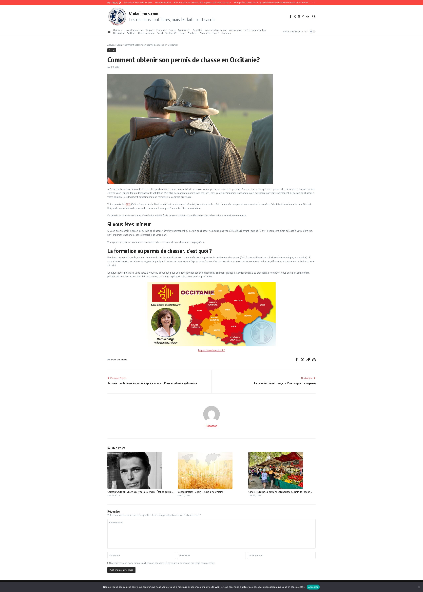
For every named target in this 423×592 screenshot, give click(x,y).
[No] (419, 587)
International (235, 30)
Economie (161, 30)
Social (160, 33)
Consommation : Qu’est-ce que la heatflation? (201, 491)
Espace (172, 30)
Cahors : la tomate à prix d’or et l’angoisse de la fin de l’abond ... (280, 491)
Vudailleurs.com (143, 13)
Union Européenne (134, 30)
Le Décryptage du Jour (255, 30)
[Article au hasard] (306, 31)
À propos (226, 33)
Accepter (313, 587)
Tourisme (192, 33)
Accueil (111, 45)
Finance (150, 30)
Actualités (197, 30)
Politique (131, 33)
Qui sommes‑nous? (209, 33)
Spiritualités (184, 30)
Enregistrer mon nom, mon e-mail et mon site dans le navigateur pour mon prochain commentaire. (162, 563)
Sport (182, 33)
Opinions (117, 30)
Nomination (119, 33)
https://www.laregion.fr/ (211, 350)
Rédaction (211, 425)
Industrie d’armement (215, 30)
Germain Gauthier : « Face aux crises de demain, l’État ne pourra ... (140, 491)
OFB (128, 204)
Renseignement (146, 33)
